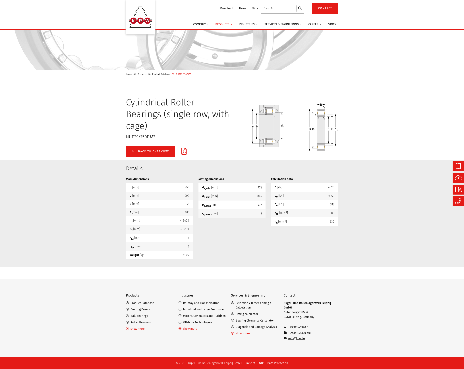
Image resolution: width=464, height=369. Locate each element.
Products (222, 24)
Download (226, 8)
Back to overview (153, 151)
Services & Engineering (281, 24)
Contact (289, 295)
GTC (261, 363)
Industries (247, 24)
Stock (332, 24)
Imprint (250, 363)
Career (313, 24)
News (242, 8)
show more (137, 328)
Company (199, 24)
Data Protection (277, 363)
